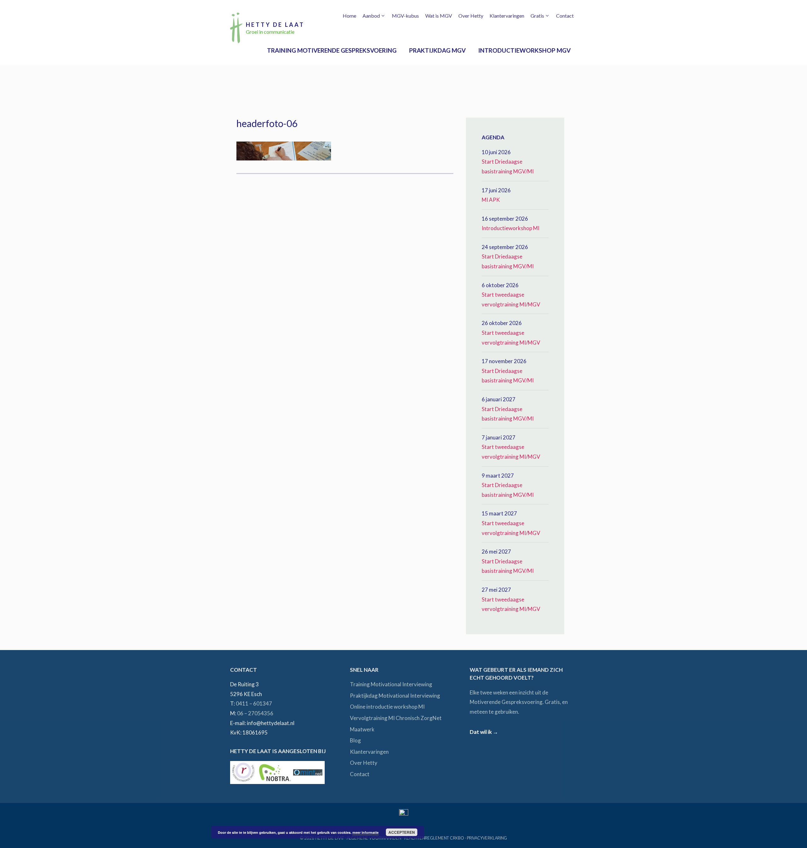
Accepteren (401, 832)
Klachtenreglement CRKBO (434, 837)
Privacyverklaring (487, 837)
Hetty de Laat (275, 24)
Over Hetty (470, 16)
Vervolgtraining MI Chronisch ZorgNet (396, 718)
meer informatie (365, 832)
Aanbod (371, 16)
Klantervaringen (507, 16)
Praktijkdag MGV (437, 50)
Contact (565, 16)
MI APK (491, 199)
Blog (355, 740)
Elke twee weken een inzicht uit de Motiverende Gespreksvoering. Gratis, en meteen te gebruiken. (519, 702)
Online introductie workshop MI (387, 706)
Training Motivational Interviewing (391, 684)
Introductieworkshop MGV (524, 50)
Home (349, 16)
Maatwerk (362, 729)
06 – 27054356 (255, 713)
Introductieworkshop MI (510, 228)
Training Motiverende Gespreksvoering (332, 50)
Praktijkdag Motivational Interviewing (395, 695)
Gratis (537, 16)
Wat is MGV (438, 16)
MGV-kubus (405, 16)
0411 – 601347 (254, 703)
